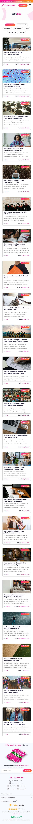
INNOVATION (18, 28)
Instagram (23, 786)
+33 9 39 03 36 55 (16, 780)
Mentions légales (8, 797)
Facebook (13, 786)
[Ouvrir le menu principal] (30, 5)
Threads (12, 789)
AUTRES (22, 32)
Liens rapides (6, 794)
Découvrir (23, 5)
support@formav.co (17, 783)
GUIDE (27, 28)
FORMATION (10, 25)
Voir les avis (16, 814)
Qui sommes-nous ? (9, 801)
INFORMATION (12, 32)
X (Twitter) (23, 789)
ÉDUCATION (7, 28)
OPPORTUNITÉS (21, 25)
